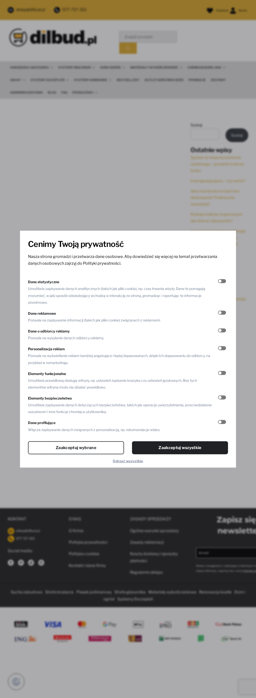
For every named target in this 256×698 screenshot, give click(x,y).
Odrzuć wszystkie (128, 461)
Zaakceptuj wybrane (76, 447)
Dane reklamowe (42, 313)
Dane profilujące (42, 423)
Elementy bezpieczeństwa (50, 398)
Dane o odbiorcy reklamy (49, 331)
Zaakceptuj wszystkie (179, 447)
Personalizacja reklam (46, 349)
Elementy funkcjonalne (47, 373)
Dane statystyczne (43, 282)
